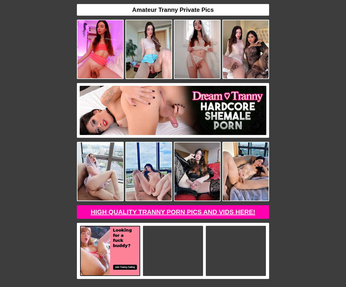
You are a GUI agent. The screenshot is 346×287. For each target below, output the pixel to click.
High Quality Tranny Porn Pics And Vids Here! (173, 212)
